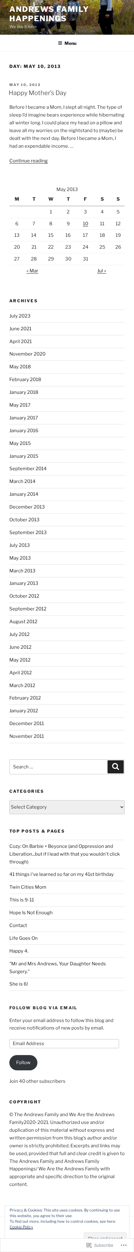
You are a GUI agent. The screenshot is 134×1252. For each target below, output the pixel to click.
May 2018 (20, 367)
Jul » (101, 271)
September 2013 (28, 532)
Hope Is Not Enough (31, 912)
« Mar (32, 271)
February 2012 (25, 698)
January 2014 (23, 494)
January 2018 (23, 392)
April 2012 (20, 673)
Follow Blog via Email (43, 1007)
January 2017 (23, 418)
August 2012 (23, 621)
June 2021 (20, 329)
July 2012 (19, 634)
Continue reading (28, 161)
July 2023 (20, 316)
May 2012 (20, 660)
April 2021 (20, 341)
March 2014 (22, 481)
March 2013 (22, 571)
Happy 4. (18, 951)
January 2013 (23, 583)
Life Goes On (23, 938)
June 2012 (20, 647)
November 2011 (26, 736)
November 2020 (27, 354)
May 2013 (20, 558)
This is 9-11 (21, 900)
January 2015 (23, 456)
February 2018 (25, 379)
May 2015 (20, 443)
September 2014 (28, 468)
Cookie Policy (21, 1227)
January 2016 (23, 430)
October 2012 (24, 596)
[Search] (116, 766)
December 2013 (27, 507)
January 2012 (23, 711)
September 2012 (27, 609)
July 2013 (19, 545)
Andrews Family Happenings (49, 14)
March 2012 (22, 685)
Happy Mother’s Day (37, 93)
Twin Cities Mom (27, 887)
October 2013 (24, 520)
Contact (18, 925)
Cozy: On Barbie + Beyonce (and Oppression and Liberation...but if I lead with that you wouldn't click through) (64, 854)
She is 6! (18, 984)
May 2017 (20, 405)
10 (85, 224)
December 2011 (26, 723)
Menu (70, 43)
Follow (23, 1062)
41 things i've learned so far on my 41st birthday (61, 874)
